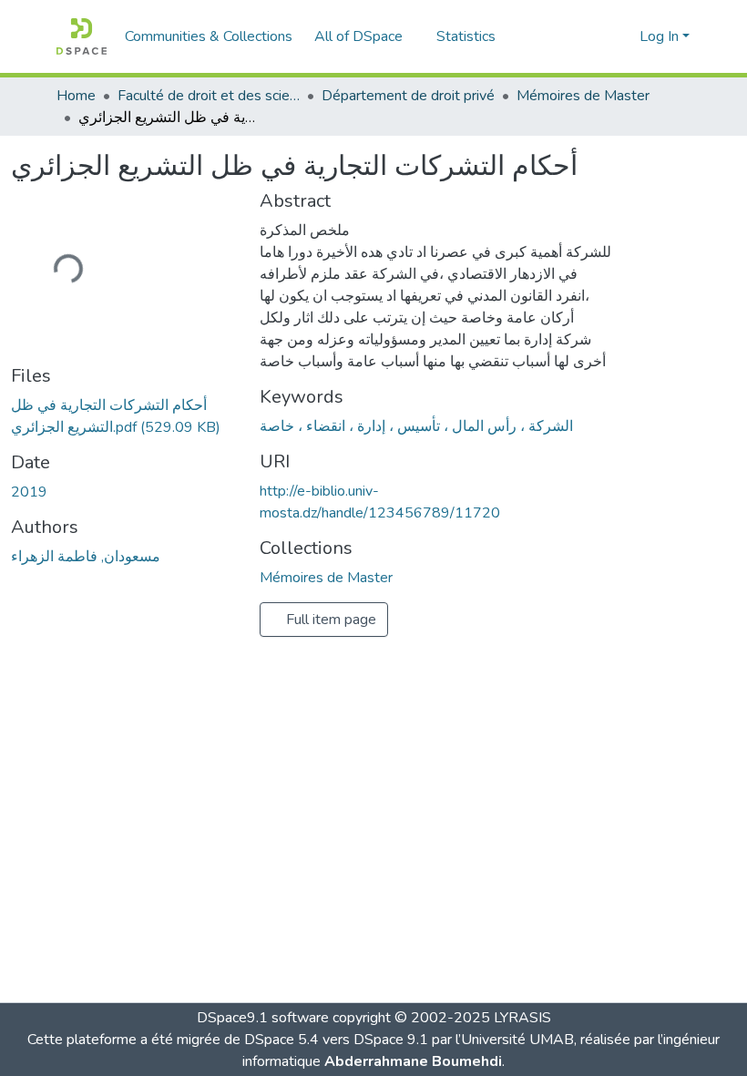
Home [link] (76, 96)
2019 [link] (29, 492)
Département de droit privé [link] (408, 96)
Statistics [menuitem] (466, 36)
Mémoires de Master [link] (583, 96)
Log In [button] (661, 36)
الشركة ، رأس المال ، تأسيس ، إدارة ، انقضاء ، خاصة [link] (416, 426)
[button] (81, 36)
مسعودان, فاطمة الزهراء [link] (85, 557)
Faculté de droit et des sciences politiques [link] (209, 96)
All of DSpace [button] (358, 36)
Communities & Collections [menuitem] (208, 36)
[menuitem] (364, 36)
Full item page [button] (329, 620)
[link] (124, 416)
